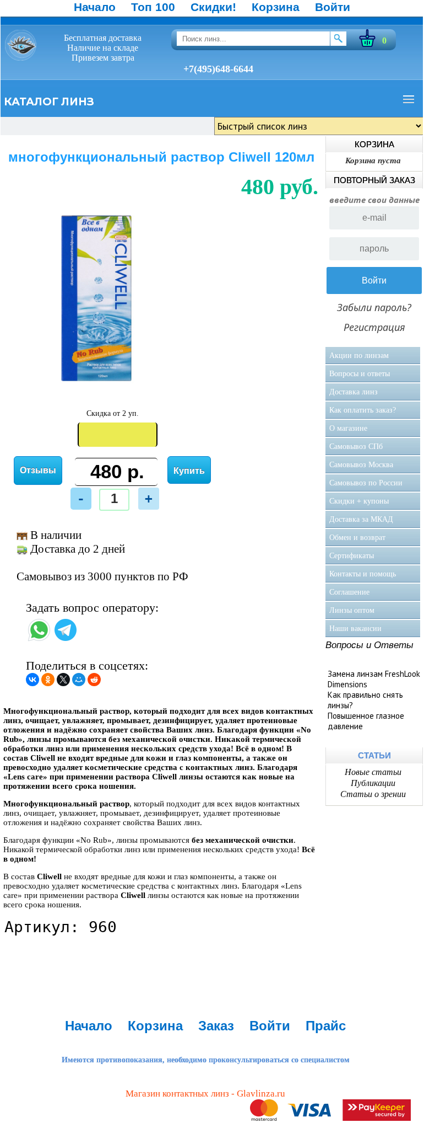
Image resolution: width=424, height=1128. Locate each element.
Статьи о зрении (373, 794)
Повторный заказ (374, 180)
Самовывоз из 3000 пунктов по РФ (102, 576)
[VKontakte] (32, 679)
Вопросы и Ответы (369, 645)
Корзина (276, 7)
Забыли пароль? (374, 307)
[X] (63, 679)
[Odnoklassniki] (48, 679)
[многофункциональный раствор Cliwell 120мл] (98, 390)
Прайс (326, 1025)
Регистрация (374, 327)
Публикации (373, 783)
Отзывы (38, 470)
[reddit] (94, 679)
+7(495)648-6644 (218, 68)
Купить (189, 470)
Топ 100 (153, 7)
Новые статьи (373, 772)
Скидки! (213, 7)
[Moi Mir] (78, 679)
